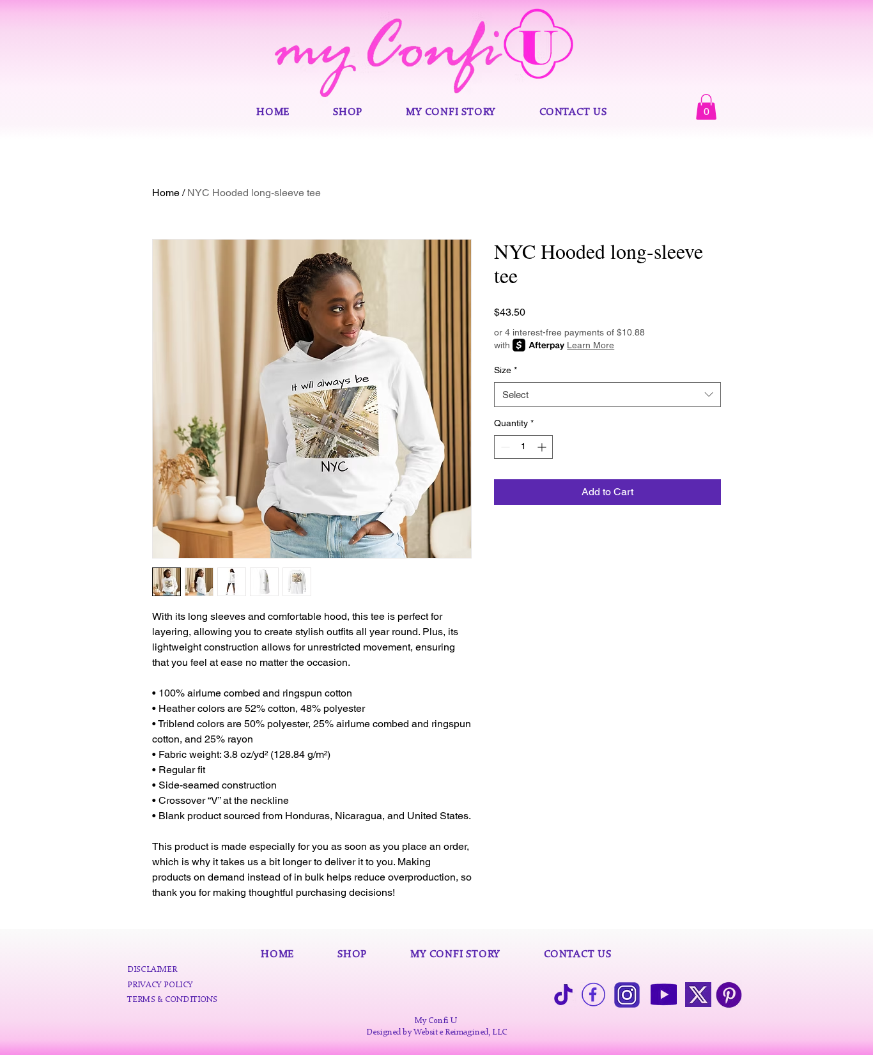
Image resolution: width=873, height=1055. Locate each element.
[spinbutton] (523, 447)
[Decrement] (504, 447)
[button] (706, 107)
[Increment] (543, 447)
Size (505, 370)
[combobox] (607, 394)
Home (166, 193)
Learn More (590, 345)
